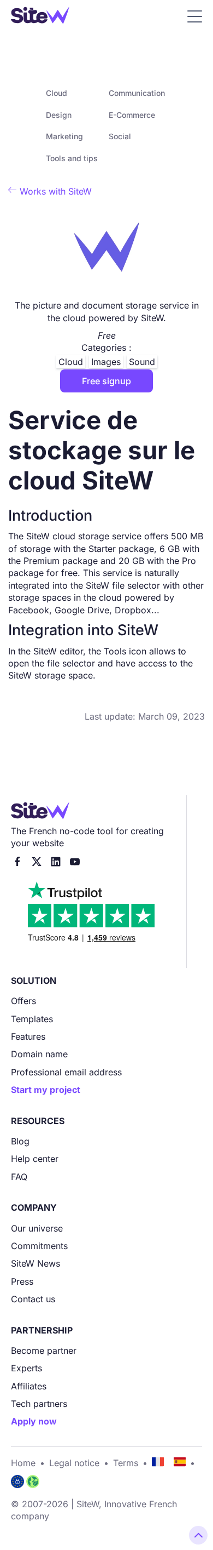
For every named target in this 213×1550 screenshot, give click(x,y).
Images (106, 361)
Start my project (45, 1089)
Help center (34, 1158)
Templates (32, 1018)
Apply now (34, 1421)
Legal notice (74, 1462)
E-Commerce (132, 114)
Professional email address (66, 1072)
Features (28, 1036)
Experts (26, 1368)
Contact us (33, 1298)
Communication (137, 93)
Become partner (43, 1350)
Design (59, 114)
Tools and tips (72, 158)
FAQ (19, 1176)
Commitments (39, 1245)
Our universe (37, 1228)
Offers (23, 1000)
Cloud (56, 93)
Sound (142, 361)
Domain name (39, 1053)
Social (120, 136)
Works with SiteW (50, 191)
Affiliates (28, 1386)
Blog (20, 1141)
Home (23, 1462)
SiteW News (35, 1263)
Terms (125, 1462)
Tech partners (39, 1403)
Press (22, 1281)
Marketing (64, 136)
